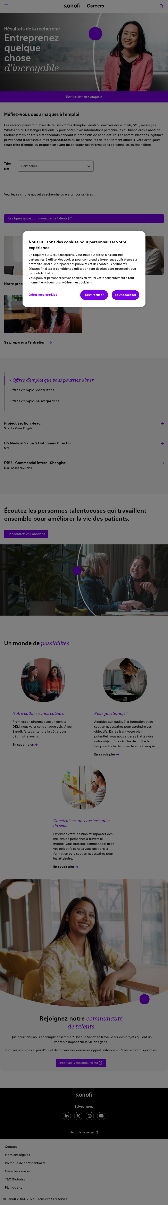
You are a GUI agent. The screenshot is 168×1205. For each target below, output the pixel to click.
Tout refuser (94, 295)
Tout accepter (125, 295)
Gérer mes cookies (43, 294)
